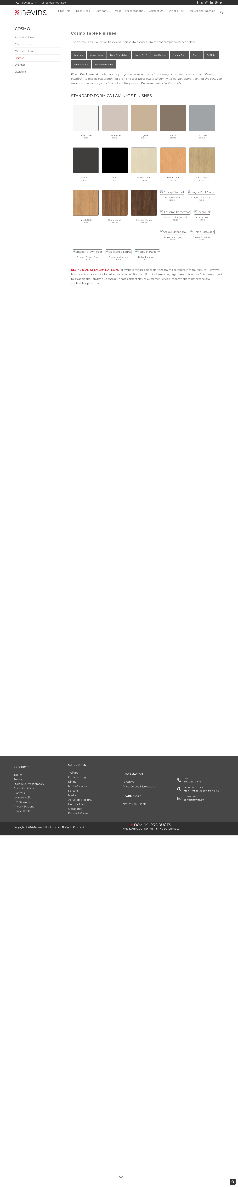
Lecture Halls (22, 797)
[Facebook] (197, 2)
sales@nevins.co (56, 2)
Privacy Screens (24, 806)
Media (72, 795)
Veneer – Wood (96, 55)
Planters (19, 793)
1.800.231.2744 (29, 2)
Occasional (75, 808)
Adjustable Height (80, 799)
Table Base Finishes (104, 64)
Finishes (19, 58)
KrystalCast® (141, 55)
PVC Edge (211, 55)
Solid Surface (160, 55)
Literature (20, 71)
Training (73, 772)
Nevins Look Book (134, 804)
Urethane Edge (81, 64)
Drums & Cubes (78, 813)
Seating (18, 779)
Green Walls (21, 802)
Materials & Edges (25, 51)
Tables (18, 774)
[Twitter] (202, 2)
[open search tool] (221, 12)
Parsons (73, 790)
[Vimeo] (220, 2)
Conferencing (77, 777)
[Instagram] (206, 2)
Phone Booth (22, 811)
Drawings (20, 64)
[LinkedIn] (211, 2)
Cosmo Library (23, 44)
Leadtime (129, 782)
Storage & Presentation (29, 784)
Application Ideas (24, 37)
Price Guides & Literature (139, 786)
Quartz (196, 55)
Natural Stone (179, 55)
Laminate (78, 55)
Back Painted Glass (119, 55)
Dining (72, 781)
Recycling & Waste (26, 788)
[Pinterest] (216, 2)
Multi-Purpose (77, 786)
